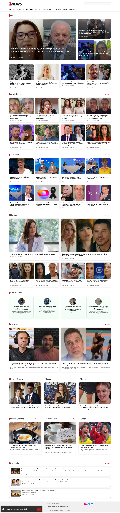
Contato (20, 504)
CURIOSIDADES (57, 9)
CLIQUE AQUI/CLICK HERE (62, 506)
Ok (39, 509)
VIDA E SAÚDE (29, 9)
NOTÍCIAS (11, 9)
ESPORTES (37, 9)
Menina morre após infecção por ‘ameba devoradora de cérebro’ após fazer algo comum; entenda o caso (46, 83)
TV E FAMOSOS (20, 9)
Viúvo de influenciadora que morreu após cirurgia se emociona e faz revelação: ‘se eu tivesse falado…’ (98, 83)
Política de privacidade (27, 504)
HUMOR (65, 9)
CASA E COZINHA (47, 9)
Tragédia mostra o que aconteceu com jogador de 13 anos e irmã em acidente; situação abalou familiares (20, 83)
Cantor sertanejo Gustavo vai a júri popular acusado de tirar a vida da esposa (73, 82)
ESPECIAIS (72, 9)
